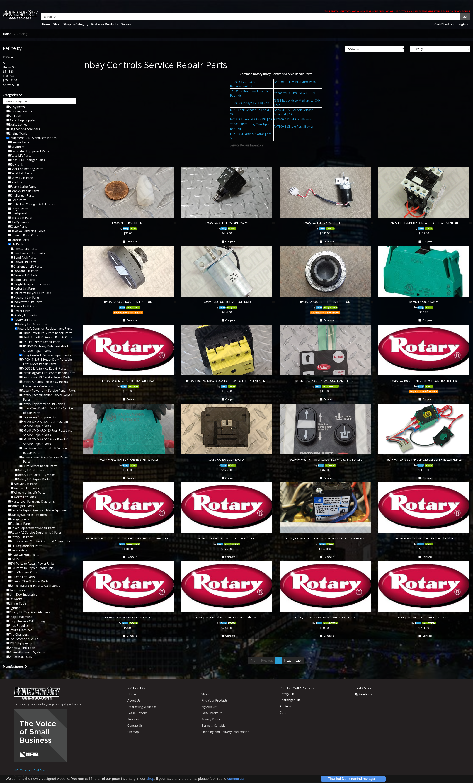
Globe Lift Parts (24, 280)
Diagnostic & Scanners (24, 129)
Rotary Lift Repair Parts (33, 479)
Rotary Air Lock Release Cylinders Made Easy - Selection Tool (45, 384)
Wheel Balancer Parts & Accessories (35, 586)
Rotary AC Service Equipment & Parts (36, 532)
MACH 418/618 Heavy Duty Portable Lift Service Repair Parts (47, 362)
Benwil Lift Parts (22, 178)
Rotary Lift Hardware (31, 470)
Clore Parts (18, 200)
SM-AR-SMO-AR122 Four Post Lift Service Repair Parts (45, 424)
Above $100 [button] (11, 85)
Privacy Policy (210, 719)
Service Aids (19, 550)
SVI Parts (17, 559)
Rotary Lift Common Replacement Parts (44, 328)
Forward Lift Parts (25, 271)
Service (126, 24)
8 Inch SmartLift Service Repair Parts (47, 337)
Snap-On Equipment (25, 555)
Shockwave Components (39, 417)
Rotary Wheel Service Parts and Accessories (41, 541)
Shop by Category (75, 24)
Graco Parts (19, 226)
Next (287, 660)
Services (133, 719)
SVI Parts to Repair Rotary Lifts (32, 568)
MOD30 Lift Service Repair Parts (44, 368)
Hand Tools (17, 590)
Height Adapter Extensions (32, 284)
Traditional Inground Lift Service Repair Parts (44, 450)
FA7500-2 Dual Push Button (293, 119)
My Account (209, 707)
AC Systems (17, 107)
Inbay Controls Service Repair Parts (46, 355)
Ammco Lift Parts (25, 249)
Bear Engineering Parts (27, 169)
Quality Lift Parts (25, 315)
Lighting (15, 608)
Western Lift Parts (26, 488)
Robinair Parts (21, 524)
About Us (133, 700)
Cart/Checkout (444, 24)
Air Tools (15, 116)
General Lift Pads (25, 275)
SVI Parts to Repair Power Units (33, 563)
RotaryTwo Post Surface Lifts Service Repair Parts (47, 410)
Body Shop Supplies (22, 120)
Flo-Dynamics (20, 222)
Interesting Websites (141, 707)
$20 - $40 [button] (9, 76)
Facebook (365, 694)
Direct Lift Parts (22, 218)
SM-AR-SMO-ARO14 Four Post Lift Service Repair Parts (45, 441)
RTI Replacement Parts (26, 546)
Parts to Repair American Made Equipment (40, 510)
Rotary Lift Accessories (33, 324)
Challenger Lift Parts (27, 266)
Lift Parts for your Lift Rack (32, 293)
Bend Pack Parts (24, 258)
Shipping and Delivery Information (225, 732)
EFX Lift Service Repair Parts (41, 342)
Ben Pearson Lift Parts (29, 253)
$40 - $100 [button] (10, 80)
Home (46, 24)
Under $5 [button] (9, 67)
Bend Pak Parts (21, 173)
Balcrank (17, 164)
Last (298, 660)
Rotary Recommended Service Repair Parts (47, 397)
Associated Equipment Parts (30, 151)
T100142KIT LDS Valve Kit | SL (295, 93)
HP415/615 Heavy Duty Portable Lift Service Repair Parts (47, 348)
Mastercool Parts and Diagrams (33, 501)
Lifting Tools (18, 603)
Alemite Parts (20, 142)
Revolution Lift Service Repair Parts (46, 377)
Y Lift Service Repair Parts (39, 466)
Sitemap (133, 732)
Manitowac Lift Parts (27, 302)
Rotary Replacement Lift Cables (43, 404)
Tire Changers (19, 634)
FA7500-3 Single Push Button (294, 127)
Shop (56, 24)
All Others (17, 147)
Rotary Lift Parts (24, 320)
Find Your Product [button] (103, 24)
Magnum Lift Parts (26, 297)
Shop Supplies (19, 626)
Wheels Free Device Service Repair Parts (45, 459)
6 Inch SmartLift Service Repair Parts (47, 333)
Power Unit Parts (25, 306)
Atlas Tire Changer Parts (28, 160)
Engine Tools (18, 133)
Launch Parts (20, 240)
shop (150, 779)
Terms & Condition (214, 726)
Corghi (284, 713)
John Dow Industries (23, 595)
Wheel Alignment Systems (27, 652)
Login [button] (461, 24)
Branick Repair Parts (25, 191)
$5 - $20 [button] (8, 71)
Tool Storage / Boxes (23, 639)
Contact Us (135, 726)
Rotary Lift (287, 694)
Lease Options (137, 713)
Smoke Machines (20, 630)
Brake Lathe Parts (23, 187)
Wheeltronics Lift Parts (29, 493)
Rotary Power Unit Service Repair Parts (49, 391)
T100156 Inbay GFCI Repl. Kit (249, 103)
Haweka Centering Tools (28, 231)
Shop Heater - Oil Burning (27, 621)
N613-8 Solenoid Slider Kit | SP (251, 119)
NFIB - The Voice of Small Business (31, 770)
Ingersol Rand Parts (24, 235)
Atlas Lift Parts (21, 156)
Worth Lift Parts (24, 497)
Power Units (21, 311)
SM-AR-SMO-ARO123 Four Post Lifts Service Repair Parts (47, 432)
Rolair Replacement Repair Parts (33, 528)
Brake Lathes (18, 124)
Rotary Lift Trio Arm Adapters (29, 612)
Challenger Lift (290, 700)
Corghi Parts (19, 209)
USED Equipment (20, 643)
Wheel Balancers (20, 657)
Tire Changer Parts (24, 572)
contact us (235, 779)
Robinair (286, 706)
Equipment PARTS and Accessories (33, 138)
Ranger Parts (20, 519)
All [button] (4, 63)
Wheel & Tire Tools (22, 648)
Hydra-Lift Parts (24, 289)
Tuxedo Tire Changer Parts (30, 581)
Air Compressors (20, 111)
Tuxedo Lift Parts (23, 577)
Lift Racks (15, 599)
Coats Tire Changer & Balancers (33, 204)
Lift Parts (17, 244)
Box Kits (16, 182)
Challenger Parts (22, 195)
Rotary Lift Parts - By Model (36, 475)
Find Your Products (214, 700)
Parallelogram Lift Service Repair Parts (48, 373)
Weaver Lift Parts (25, 484)
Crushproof (19, 213)
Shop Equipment (20, 617)
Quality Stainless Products (29, 515)
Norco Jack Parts (22, 506)
